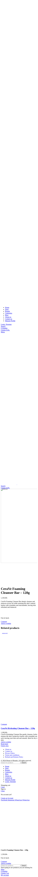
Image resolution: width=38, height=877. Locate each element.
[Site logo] (11, 152)
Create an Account (7, 798)
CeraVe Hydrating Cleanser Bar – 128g (18, 728)
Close (3, 787)
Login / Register (10, 782)
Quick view (5, 746)
